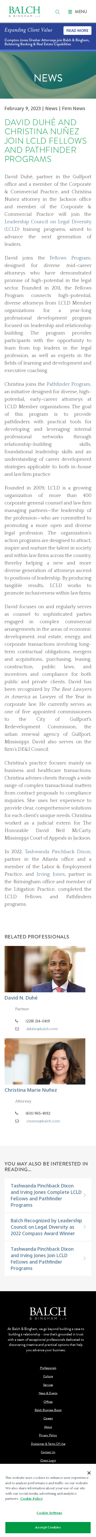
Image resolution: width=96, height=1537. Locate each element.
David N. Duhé (21, 997)
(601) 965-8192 (38, 1113)
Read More (77, 30)
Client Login (48, 1460)
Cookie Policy (31, 1499)
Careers (48, 1418)
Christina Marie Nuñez (31, 1090)
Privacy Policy (48, 1435)
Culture (48, 1376)
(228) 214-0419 (38, 1021)
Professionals (48, 1368)
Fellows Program (70, 258)
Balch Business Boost (48, 1410)
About (48, 1427)
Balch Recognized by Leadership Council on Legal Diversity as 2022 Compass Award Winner (46, 1226)
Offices (48, 1401)
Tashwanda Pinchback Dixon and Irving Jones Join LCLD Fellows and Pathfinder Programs (42, 1258)
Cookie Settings (49, 1513)
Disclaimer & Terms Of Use (48, 1444)
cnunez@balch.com (43, 1121)
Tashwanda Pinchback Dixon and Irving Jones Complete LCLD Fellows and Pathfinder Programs (46, 1195)
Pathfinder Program (69, 384)
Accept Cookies (48, 1527)
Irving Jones (51, 874)
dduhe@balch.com (42, 1029)
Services (48, 1385)
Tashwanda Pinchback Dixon (57, 852)
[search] (57, 11)
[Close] (89, 1473)
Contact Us (48, 1452)
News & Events (48, 1393)
